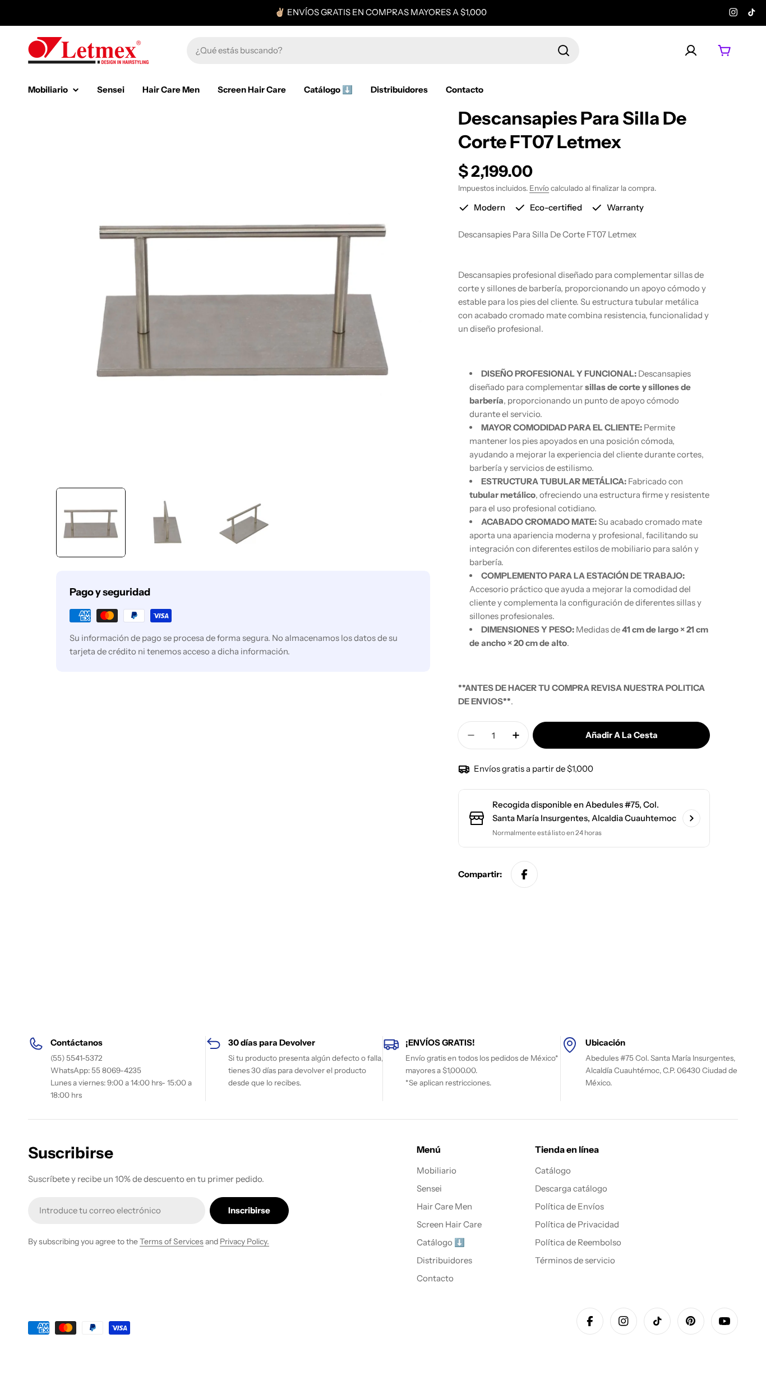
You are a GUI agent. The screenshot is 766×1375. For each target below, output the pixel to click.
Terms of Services (172, 1241)
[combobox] (383, 50)
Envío (539, 188)
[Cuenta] (691, 50)
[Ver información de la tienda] (691, 818)
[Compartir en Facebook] (524, 874)
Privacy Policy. (244, 1241)
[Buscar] (563, 50)
